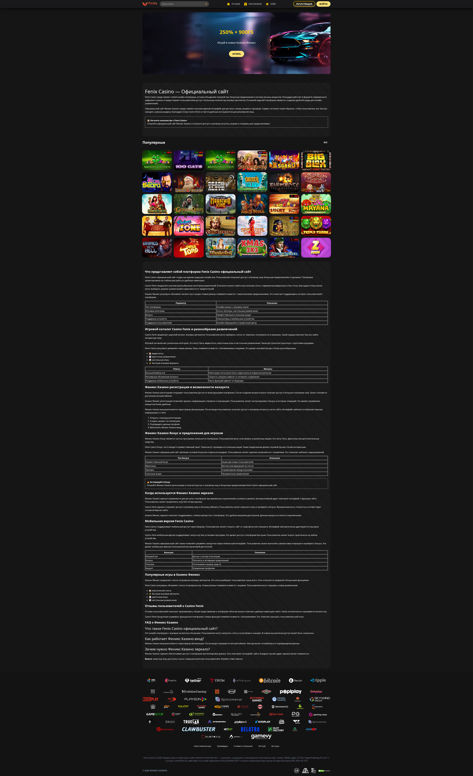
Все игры (275, 746)
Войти (323, 3)
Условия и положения (243, 746)
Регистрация (304, 3)
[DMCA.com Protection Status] (324, 770)
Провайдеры (222, 746)
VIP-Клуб (262, 746)
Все (325, 142)
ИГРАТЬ (236, 53)
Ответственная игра (202, 746)
